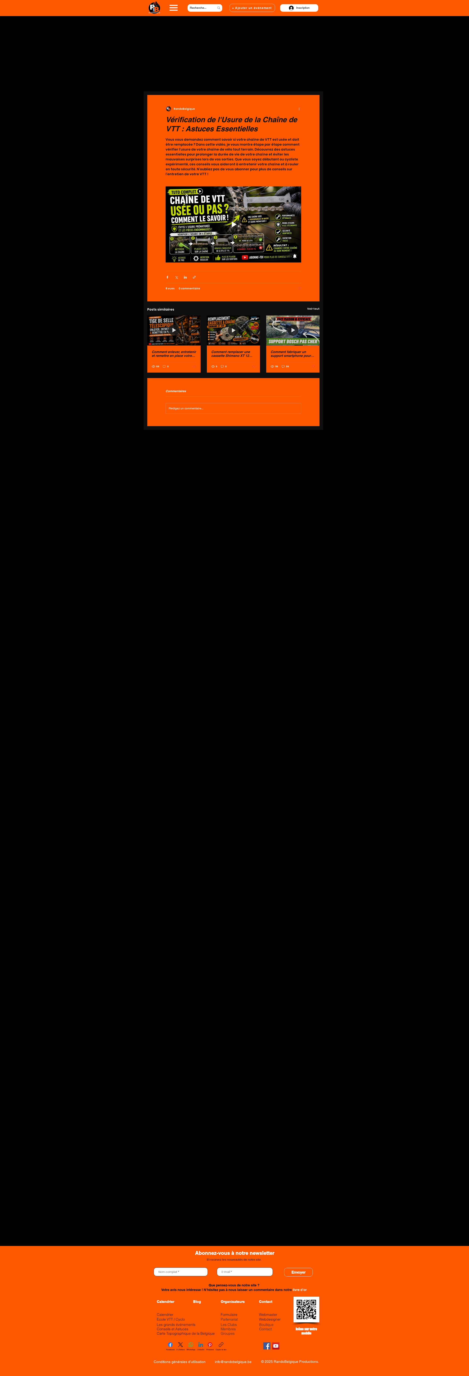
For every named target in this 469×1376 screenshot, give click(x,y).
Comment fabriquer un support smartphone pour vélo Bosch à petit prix (291, 354)
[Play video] (233, 224)
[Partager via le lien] (194, 277)
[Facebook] (266, 1345)
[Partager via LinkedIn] (185, 277)
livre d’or (300, 1290)
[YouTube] (275, 1345)
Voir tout (313, 309)
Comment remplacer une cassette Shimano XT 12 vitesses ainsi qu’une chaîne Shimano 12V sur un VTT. (232, 354)
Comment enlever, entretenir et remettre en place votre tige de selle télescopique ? (174, 354)
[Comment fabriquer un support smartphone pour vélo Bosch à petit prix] (293, 330)
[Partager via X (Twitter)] (176, 277)
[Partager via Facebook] (167, 277)
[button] (173, 8)
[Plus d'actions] (299, 109)
